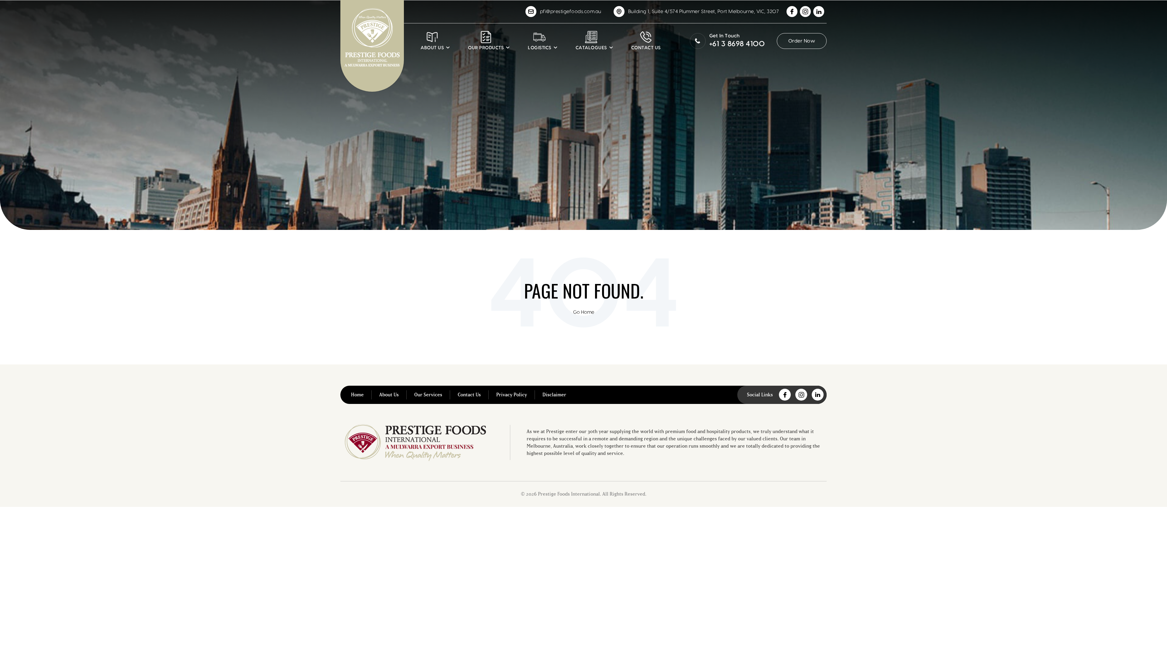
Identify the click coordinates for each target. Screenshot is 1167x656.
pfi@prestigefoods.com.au (570, 11)
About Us (389, 394)
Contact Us (469, 394)
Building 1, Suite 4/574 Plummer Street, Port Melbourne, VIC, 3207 (703, 11)
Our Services (428, 394)
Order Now (801, 41)
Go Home (583, 312)
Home (357, 394)
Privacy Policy (511, 394)
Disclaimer (554, 394)
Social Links (760, 394)
